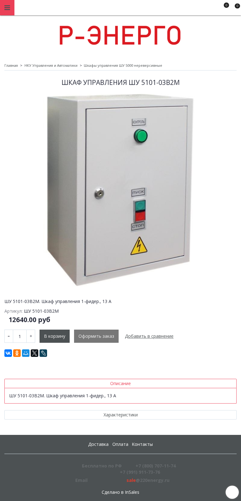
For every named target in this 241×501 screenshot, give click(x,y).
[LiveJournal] (43, 353)
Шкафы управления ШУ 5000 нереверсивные (123, 65)
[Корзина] (234, 9)
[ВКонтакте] (8, 353)
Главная (11, 65)
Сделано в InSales (120, 492)
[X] (34, 353)
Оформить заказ (96, 336)
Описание (120, 383)
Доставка (98, 444)
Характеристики (121, 415)
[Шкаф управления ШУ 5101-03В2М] (120, 190)
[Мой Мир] (25, 353)
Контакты (142, 444)
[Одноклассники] (17, 353)
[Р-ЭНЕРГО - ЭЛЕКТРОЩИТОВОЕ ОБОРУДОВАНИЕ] (120, 33)
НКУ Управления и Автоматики (51, 65)
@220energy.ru (147, 480)
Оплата (120, 444)
